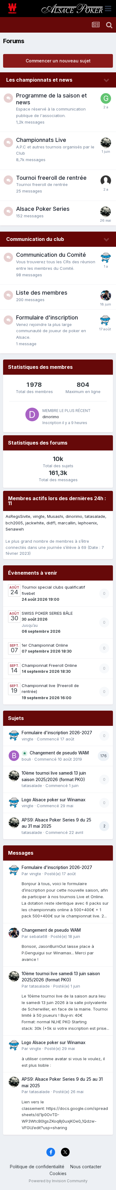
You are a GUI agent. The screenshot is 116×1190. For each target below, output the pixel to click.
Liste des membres (41, 292)
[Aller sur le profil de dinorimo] (32, 414)
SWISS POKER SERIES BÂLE (47, 613)
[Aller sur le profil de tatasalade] (106, 143)
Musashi (55, 516)
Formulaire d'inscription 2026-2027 (57, 732)
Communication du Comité (51, 254)
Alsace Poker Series (43, 209)
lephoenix (87, 522)
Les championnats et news (39, 80)
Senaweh (15, 529)
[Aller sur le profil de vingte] (106, 257)
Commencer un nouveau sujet (58, 60)
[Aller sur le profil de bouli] (14, 755)
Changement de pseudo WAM (59, 752)
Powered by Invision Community (58, 1181)
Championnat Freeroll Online (49, 665)
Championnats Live (41, 140)
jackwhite (34, 522)
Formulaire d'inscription (47, 317)
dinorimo (50, 416)
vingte (39, 516)
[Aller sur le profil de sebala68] (106, 295)
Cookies (58, 1173)
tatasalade (95, 516)
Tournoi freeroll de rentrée (51, 177)
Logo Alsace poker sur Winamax (53, 799)
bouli (26, 759)
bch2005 (14, 522)
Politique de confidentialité (37, 1166)
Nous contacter (85, 1166)
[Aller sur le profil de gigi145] (106, 98)
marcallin (66, 522)
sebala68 (38, 936)
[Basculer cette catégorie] (107, 80)
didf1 (50, 522)
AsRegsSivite (18, 516)
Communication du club (35, 239)
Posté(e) (60, 873)
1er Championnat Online (45, 645)
